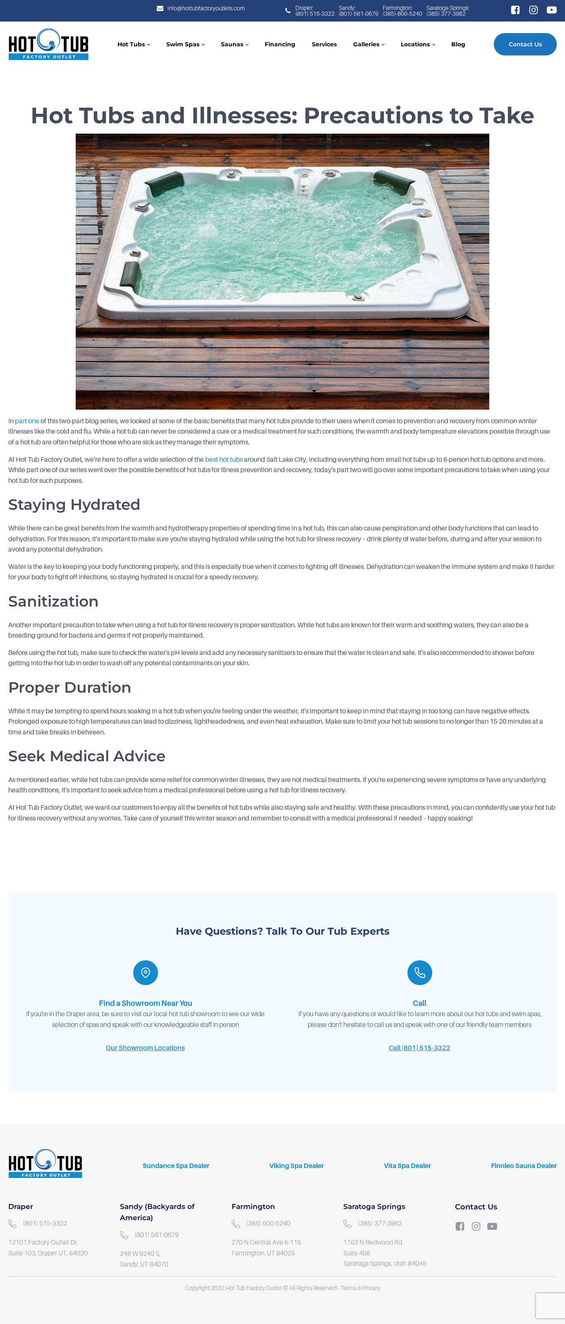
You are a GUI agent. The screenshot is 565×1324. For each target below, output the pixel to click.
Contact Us (525, 44)
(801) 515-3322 (45, 1223)
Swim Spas (182, 44)
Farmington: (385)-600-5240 (402, 11)
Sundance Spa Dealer (176, 1166)
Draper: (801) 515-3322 (315, 11)
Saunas (232, 44)
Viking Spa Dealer (296, 1166)
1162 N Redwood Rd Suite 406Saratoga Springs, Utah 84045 (384, 1253)
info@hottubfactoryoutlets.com (206, 8)
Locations (415, 44)
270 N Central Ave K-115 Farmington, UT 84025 (267, 1248)
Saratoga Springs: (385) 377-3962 (448, 11)
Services (324, 44)
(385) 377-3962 (380, 1223)
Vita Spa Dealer (407, 1166)
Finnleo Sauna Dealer (524, 1166)
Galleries (366, 44)
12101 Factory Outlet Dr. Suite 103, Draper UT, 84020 (48, 1248)
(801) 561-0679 (156, 1235)
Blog (458, 44)
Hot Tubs (131, 44)
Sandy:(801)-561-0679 (358, 11)
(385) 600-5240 (268, 1223)
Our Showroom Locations (145, 1048)
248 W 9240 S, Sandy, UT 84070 (144, 1259)
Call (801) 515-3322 (419, 1048)
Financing (280, 44)
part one (27, 421)
